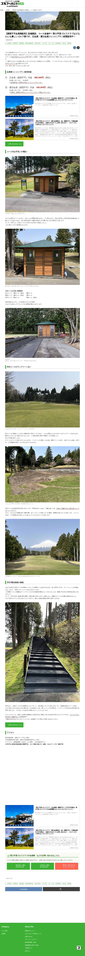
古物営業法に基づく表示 (32, 945)
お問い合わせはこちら (15, 144)
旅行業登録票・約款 (30, 942)
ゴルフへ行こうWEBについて (33, 933)
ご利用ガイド (28, 948)
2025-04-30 (9, 40)
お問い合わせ (28, 936)
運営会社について (30, 930)
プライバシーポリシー (31, 939)
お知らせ (27, 951)
